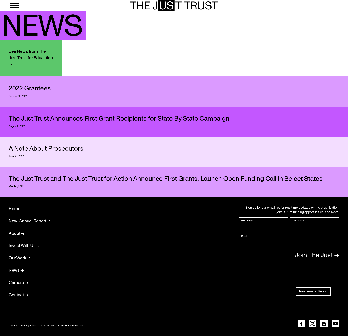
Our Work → (19, 258)
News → (16, 270)
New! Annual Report (313, 291)
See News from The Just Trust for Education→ (31, 58)
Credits (13, 325)
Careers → (18, 283)
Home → (17, 209)
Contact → (18, 295)
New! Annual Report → (30, 221)
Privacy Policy (29, 325)
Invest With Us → (24, 246)
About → (16, 233)
